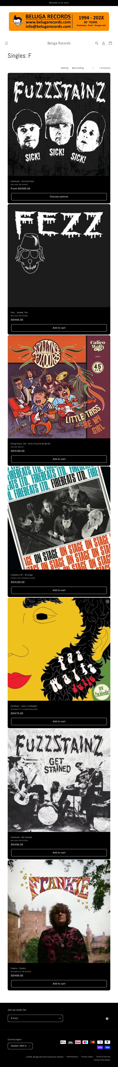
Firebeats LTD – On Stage (22, 575)
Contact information (102, 1060)
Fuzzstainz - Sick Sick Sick (22, 181)
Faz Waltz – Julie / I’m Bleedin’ (24, 706)
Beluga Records (40, 1057)
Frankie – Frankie (18, 968)
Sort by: (65, 68)
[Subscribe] (59, 1018)
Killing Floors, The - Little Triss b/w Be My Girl (31, 444)
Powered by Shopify (55, 1057)
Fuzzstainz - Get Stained (21, 837)
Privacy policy (87, 1057)
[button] (6, 43)
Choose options (59, 196)
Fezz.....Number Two (19, 312)
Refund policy (72, 1057)
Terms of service (103, 1057)
